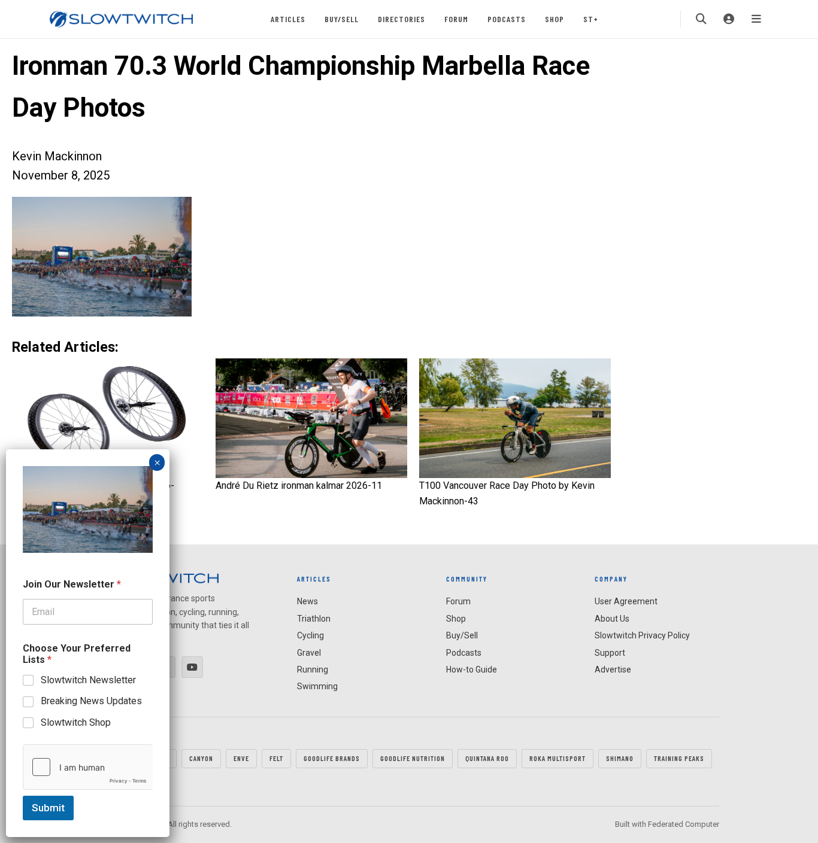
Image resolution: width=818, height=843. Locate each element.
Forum (456, 19)
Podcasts (506, 19)
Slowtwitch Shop (76, 722)
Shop (554, 19)
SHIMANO (620, 758)
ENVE (241, 758)
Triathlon (314, 618)
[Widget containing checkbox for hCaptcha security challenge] (88, 767)
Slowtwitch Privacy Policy (642, 635)
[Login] (729, 19)
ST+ (590, 19)
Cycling (310, 635)
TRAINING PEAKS (679, 758)
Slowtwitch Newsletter (88, 680)
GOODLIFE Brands (332, 758)
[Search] (701, 19)
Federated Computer (683, 824)
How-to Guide (471, 669)
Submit (48, 808)
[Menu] (756, 19)
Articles (288, 19)
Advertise (613, 669)
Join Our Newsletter (72, 584)
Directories (401, 19)
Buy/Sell (342, 19)
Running (312, 669)
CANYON (201, 758)
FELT (276, 758)
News (307, 601)
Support (610, 653)
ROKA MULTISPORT (557, 758)
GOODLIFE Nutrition (412, 758)
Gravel (309, 653)
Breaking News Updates (91, 701)
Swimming (317, 686)
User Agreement (626, 601)
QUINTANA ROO (487, 758)
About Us (612, 618)
